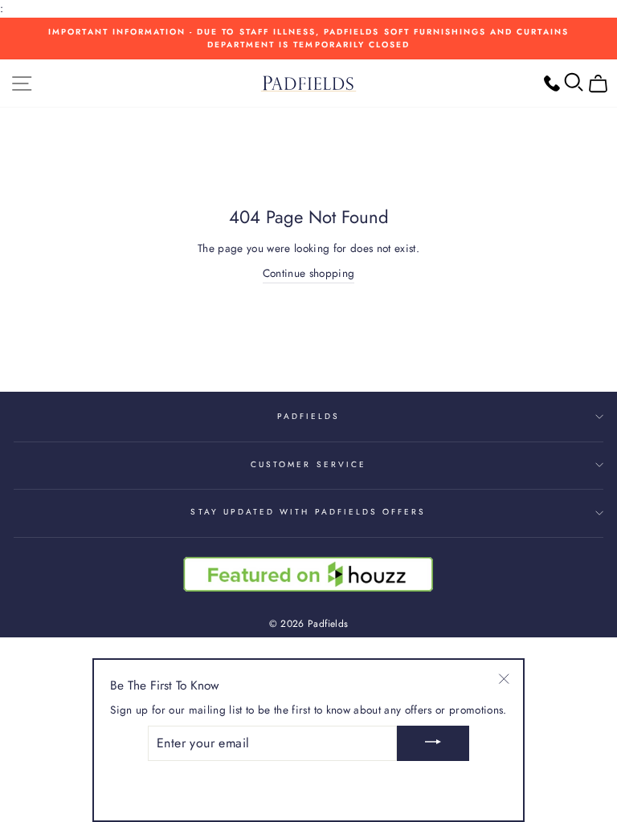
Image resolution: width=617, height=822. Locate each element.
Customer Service (308, 464)
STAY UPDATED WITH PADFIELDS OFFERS (308, 512)
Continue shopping (309, 273)
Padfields (309, 416)
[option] (308, 39)
